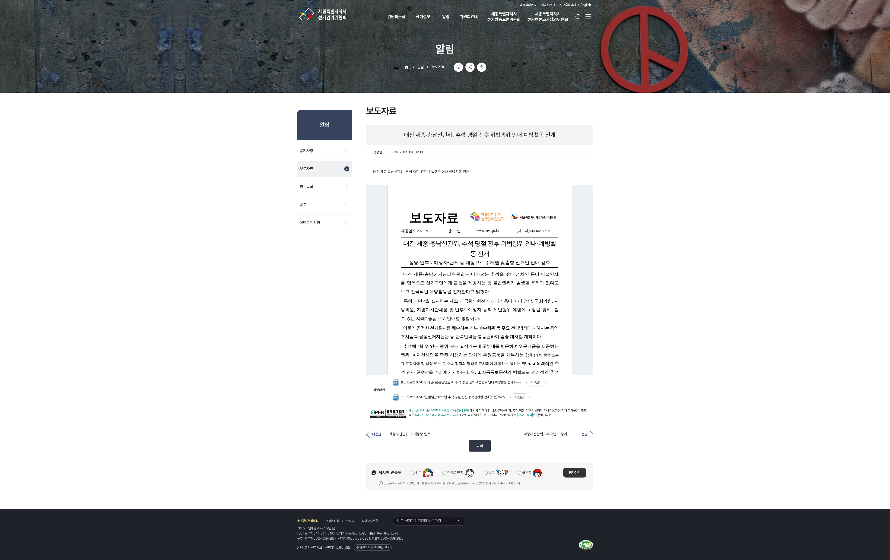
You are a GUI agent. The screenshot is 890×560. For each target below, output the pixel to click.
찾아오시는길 (370, 521)
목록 (479, 445)
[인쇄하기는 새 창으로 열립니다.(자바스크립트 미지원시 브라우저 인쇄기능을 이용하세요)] (481, 67)
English (586, 5)
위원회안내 (469, 16)
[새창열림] (388, 413)
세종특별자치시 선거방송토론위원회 (503, 16)
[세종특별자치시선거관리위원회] (336, 14)
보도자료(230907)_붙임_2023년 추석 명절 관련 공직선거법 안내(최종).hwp (452, 397)
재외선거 (546, 5)
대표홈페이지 (528, 5)
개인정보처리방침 (307, 521)
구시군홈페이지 (566, 5)
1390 (339, 547)
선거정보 (423, 16)
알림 (446, 16)
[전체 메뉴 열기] (588, 16)
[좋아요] (458, 67)
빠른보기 (536, 382)
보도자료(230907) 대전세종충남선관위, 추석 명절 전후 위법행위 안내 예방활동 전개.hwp (460, 382)
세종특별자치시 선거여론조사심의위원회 (548, 16)
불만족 (526, 473)
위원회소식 (396, 16)
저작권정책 (332, 521)
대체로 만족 (455, 473)
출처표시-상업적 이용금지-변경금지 (435, 415)
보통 (492, 473)
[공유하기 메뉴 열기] (470, 67)
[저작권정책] (525, 415)
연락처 (350, 521)
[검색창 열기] (578, 16)
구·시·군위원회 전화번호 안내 (372, 547)
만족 (419, 473)
